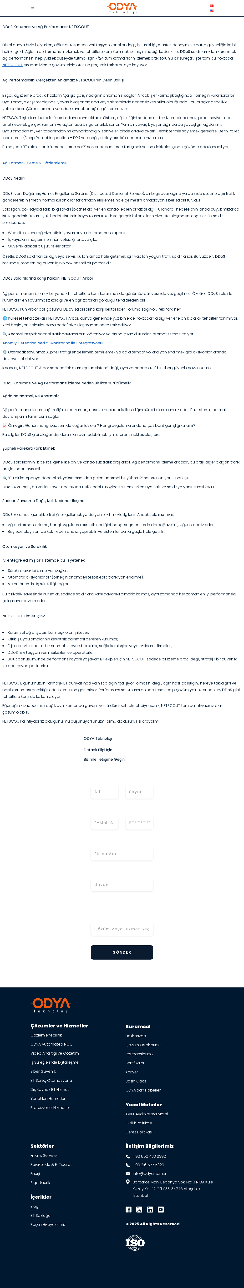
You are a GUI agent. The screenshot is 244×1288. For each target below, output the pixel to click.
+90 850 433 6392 (149, 1156)
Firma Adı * (102, 842)
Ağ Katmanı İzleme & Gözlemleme (34, 163)
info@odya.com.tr (149, 1173)
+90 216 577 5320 (148, 1165)
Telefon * (135, 811)
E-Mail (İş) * (103, 811)
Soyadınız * (137, 780)
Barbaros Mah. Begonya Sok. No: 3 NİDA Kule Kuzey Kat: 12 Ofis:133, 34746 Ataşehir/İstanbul (173, 1188)
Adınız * (99, 780)
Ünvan (97, 873)
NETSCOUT (12, 65)
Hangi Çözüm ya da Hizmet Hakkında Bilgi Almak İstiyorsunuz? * (120, 911)
